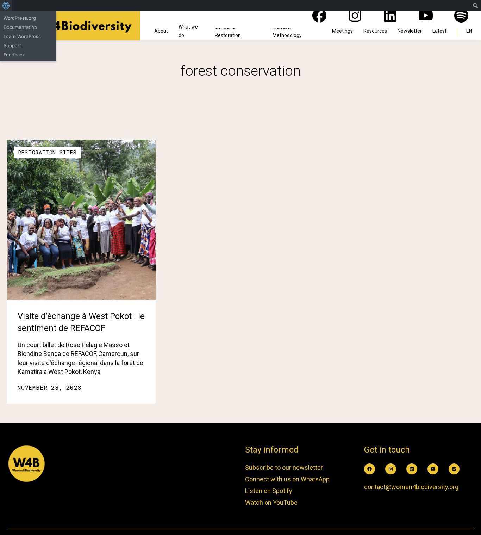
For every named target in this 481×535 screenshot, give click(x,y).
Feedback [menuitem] (14, 54)
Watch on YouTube (271, 502)
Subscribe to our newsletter (284, 467)
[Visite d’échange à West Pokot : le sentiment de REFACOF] (81, 220)
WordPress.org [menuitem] (20, 18)
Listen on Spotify (268, 490)
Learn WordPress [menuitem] (22, 36)
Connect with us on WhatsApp (287, 479)
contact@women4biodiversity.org (411, 487)
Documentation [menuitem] (20, 27)
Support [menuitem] (12, 45)
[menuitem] (6, 5)
